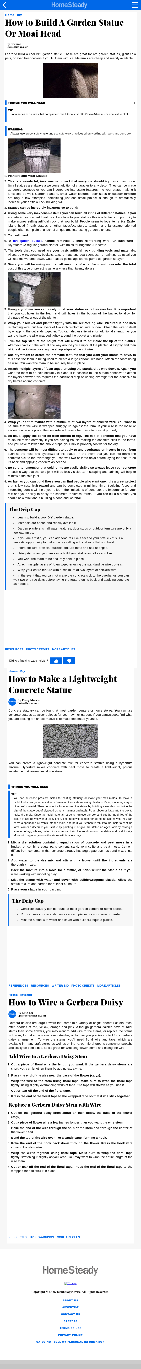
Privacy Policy (70, 1335)
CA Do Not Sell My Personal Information (70, 1342)
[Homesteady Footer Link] (70, 1271)
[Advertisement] (36, 620)
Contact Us (70, 1314)
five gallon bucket (27, 241)
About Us (70, 1300)
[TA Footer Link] (70, 1283)
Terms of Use (71, 1328)
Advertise (70, 1307)
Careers (70, 1321)
